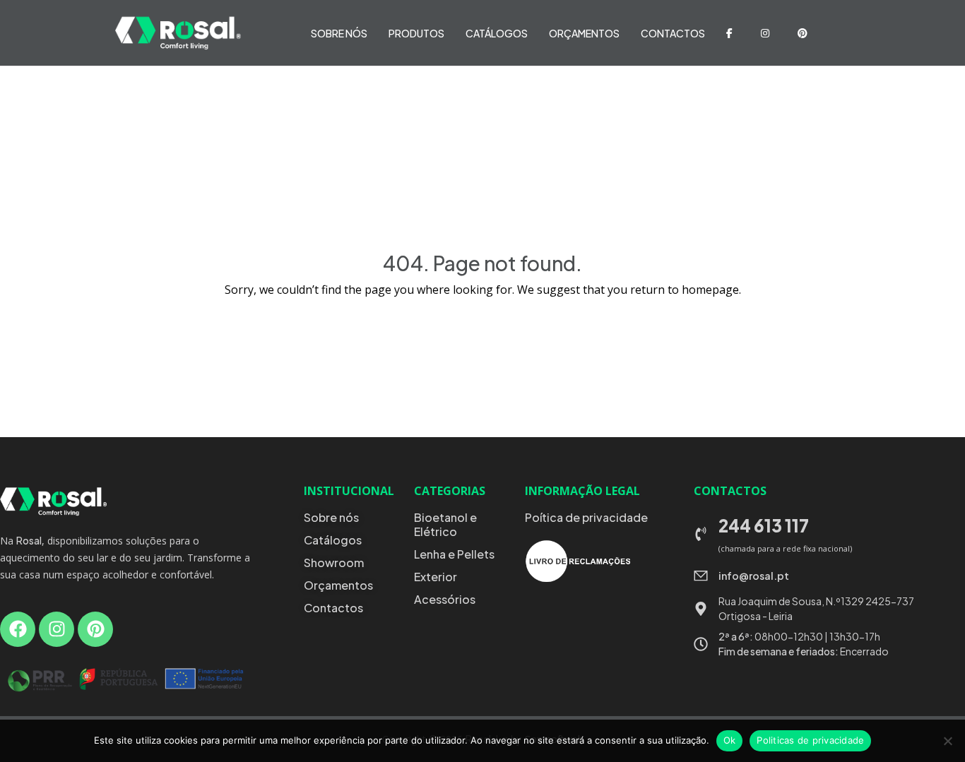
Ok (729, 740)
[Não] (947, 741)
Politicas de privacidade (810, 740)
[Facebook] (17, 629)
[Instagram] (56, 629)
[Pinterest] (95, 629)
